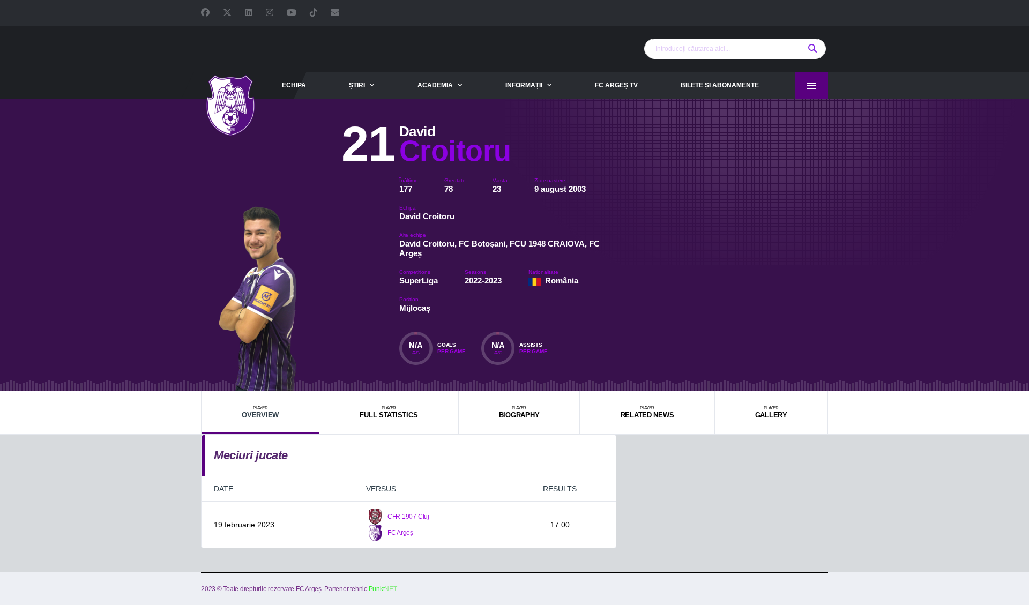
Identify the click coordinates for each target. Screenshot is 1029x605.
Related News (647, 412)
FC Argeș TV (616, 85)
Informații (523, 85)
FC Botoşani (482, 243)
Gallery (771, 412)
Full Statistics (388, 412)
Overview (260, 412)
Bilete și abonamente (720, 85)
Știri (357, 85)
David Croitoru (426, 216)
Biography (519, 412)
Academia (435, 85)
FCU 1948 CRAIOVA (547, 243)
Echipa (294, 85)
